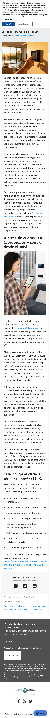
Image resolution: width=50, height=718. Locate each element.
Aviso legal (29, 714)
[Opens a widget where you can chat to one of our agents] (40, 713)
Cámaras (24, 35)
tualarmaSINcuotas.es (28, 327)
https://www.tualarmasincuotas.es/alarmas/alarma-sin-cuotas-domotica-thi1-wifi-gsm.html (25, 565)
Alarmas (15, 35)
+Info (41, 675)
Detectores (33, 35)
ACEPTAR (8, 24)
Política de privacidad (14, 714)
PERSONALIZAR (24, 24)
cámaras (8, 220)
